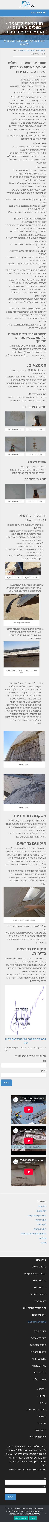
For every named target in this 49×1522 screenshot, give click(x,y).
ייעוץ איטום (41, 1211)
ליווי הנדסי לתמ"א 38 (34, 1308)
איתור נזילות (41, 1220)
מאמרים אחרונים (37, 1321)
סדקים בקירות (38, 1351)
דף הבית (41, 51)
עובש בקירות (39, 1358)
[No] (45, 1513)
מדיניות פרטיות (38, 1437)
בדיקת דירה (39, 1280)
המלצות (42, 1238)
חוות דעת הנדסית (27, 51)
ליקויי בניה (41, 1224)
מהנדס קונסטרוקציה (37, 1215)
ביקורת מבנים (40, 1229)
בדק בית (42, 1206)
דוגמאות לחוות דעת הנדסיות (33, 1234)
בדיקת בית (40, 1287)
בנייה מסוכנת (39, 1365)
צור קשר (41, 1423)
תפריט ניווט (36, 12)
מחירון (43, 1243)
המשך (33, 1518)
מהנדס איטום (39, 1266)
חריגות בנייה (39, 1372)
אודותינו (41, 1388)
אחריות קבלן (39, 1315)
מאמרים (41, 1416)
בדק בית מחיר (38, 1294)
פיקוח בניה (40, 1301)
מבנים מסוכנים (38, 1345)
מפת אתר (41, 1430)
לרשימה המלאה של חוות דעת (29, 1039)
